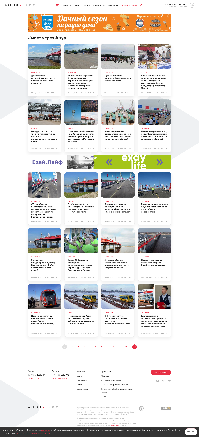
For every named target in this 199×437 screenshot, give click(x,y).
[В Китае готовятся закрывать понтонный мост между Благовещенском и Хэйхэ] (130, 333)
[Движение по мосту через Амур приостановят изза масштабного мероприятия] (167, 221)
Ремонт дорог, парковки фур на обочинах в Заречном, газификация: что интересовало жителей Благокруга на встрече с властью (80, 81)
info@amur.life (33, 378)
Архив (79, 385)
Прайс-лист (106, 371)
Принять (191, 432)
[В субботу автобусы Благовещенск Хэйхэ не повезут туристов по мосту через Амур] (94, 221)
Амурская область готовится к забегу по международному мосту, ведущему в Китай (116, 264)
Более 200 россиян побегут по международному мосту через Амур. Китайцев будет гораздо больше (80, 265)
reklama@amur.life (59, 378)
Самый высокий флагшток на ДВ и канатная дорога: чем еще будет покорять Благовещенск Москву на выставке (81, 136)
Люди (76, 5)
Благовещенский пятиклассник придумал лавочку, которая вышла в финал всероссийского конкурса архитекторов (154, 321)
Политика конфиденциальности (114, 385)
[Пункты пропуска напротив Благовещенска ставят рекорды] (130, 92)
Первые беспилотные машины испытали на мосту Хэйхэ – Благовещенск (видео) (42, 320)
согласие (45, 430)
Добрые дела (82, 389)
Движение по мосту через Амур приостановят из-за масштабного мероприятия (154, 208)
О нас (103, 397)
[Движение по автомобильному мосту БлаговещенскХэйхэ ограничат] (57, 92)
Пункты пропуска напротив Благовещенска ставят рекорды (117, 78)
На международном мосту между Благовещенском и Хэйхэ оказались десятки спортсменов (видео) (154, 135)
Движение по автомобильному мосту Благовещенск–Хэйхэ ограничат (43, 79)
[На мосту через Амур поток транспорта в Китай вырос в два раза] (167, 277)
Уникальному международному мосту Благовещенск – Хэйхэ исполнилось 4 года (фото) (43, 265)
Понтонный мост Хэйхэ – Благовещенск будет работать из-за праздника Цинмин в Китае (81, 320)
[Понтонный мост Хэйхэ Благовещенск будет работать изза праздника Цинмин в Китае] (94, 333)
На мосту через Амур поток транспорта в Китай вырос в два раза (153, 262)
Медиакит (105, 376)
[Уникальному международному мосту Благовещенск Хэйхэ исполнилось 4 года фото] (57, 277)
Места (144, 72)
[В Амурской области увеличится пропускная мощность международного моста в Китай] (57, 148)
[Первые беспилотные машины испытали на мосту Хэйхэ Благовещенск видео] (57, 333)
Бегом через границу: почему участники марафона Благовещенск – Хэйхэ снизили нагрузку (117, 208)
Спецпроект (99, 5)
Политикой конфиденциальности (33, 433)
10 (126, 346)
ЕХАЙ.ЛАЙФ (113, 5)
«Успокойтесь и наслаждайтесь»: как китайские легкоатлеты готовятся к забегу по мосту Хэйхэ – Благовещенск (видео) (43, 210)
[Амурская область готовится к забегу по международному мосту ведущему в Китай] (130, 277)
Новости (66, 5)
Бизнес (86, 5)
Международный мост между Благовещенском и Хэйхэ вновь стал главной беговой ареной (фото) (117, 135)
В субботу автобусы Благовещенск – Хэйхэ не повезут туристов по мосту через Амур (81, 208)
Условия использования (111, 380)
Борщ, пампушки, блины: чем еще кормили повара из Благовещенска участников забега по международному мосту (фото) (154, 81)
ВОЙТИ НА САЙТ (161, 372)
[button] (169, 380)
